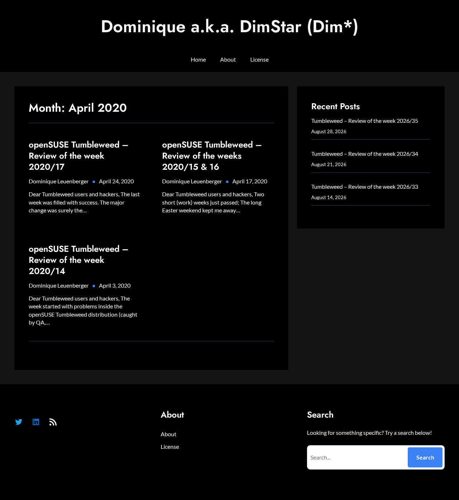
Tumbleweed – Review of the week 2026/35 (364, 120)
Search (425, 457)
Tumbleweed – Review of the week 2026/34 (364, 153)
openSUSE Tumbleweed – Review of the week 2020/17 (78, 156)
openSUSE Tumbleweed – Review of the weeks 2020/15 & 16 (212, 156)
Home (198, 59)
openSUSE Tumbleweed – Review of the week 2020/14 (78, 260)
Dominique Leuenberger (59, 181)
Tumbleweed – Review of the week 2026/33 (364, 186)
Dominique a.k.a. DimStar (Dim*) (230, 26)
